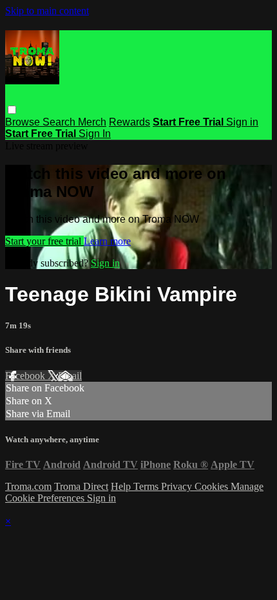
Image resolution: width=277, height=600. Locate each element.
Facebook (26, 375)
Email (70, 375)
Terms (147, 486)
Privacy (178, 486)
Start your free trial (44, 241)
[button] (12, 110)
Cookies (213, 486)
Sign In (95, 133)
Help (122, 486)
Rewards (129, 122)
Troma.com (28, 486)
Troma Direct (81, 486)
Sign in (242, 122)
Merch (92, 122)
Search (60, 122)
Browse (24, 122)
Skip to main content (47, 10)
